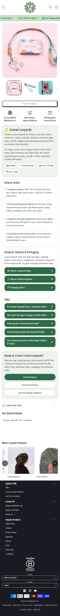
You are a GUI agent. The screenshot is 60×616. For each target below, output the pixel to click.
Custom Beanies (30, 477)
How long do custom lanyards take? (23, 323)
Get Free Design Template (30, 392)
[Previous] (5, 463)
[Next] (55, 463)
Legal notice (36, 609)
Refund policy (7, 605)
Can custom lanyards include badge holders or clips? (27, 342)
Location (30, 574)
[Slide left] (3, 89)
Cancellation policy (25, 609)
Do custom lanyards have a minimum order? (27, 306)
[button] (3, 7)
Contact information (51, 605)
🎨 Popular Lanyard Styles (19, 270)
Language (30, 582)
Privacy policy (17, 605)
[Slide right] (57, 89)
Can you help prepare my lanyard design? (26, 331)
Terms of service (27, 605)
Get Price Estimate (30, 384)
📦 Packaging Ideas (16, 287)
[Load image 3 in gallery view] (46, 88)
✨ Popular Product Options (20, 279)
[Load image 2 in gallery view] (30, 88)
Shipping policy (39, 605)
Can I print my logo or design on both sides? (27, 315)
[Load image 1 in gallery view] (14, 88)
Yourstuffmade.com (32, 601)
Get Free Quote (30, 377)
